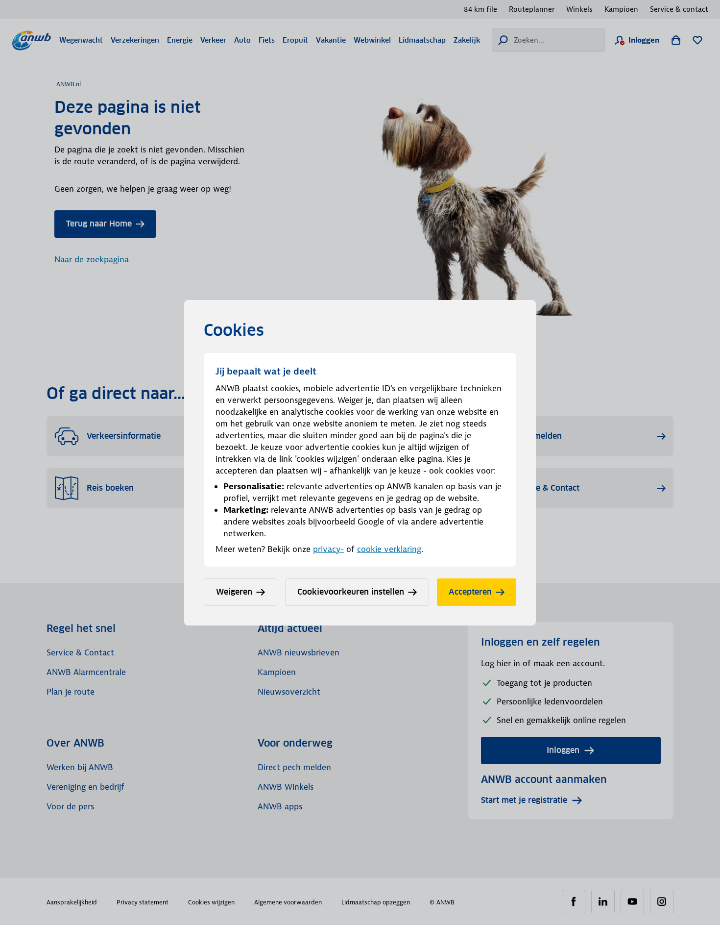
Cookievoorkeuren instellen (350, 592)
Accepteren (470, 592)
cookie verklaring (389, 549)
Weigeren (234, 592)
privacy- (328, 549)
